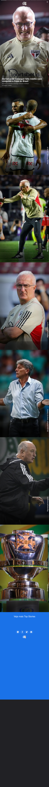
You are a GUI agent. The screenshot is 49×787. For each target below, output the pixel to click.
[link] (24, 637)
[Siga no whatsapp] (17, 632)
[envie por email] (31, 632)
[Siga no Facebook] (22, 632)
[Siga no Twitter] (26, 632)
